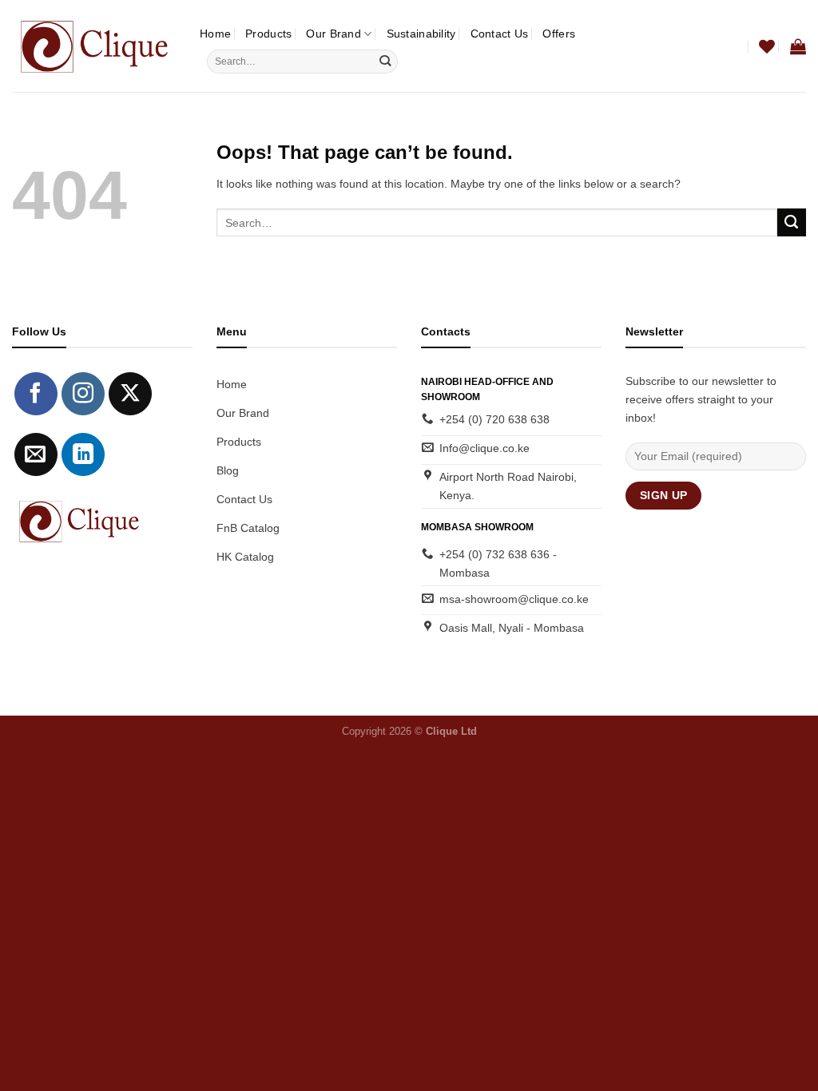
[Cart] (798, 46)
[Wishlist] (767, 46)
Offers (558, 33)
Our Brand (333, 33)
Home (215, 33)
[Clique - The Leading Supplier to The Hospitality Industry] (94, 45)
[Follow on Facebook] (36, 393)
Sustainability (421, 33)
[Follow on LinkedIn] (83, 454)
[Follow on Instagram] (83, 393)
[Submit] (384, 62)
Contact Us (500, 33)
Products (268, 33)
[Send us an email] (36, 454)
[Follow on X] (130, 393)
